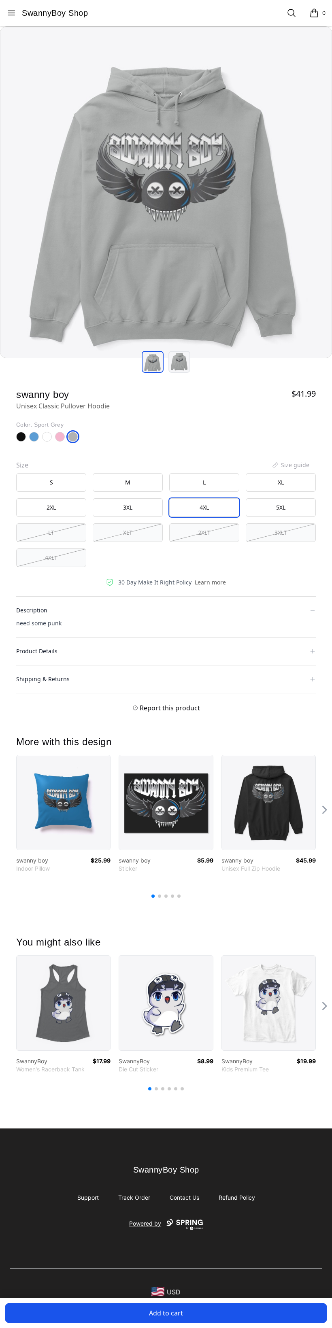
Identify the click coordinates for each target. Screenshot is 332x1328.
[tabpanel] (166, 192)
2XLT (204, 532)
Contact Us (184, 1197)
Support (88, 1197)
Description (31, 610)
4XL (204, 507)
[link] (63, 802)
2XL (51, 507)
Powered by (145, 1223)
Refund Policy (237, 1197)
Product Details (36, 651)
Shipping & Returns (43, 679)
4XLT (51, 557)
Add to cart (166, 1313)
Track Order (134, 1197)
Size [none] (22, 465)
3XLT (281, 532)
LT (51, 532)
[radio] (51, 482)
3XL (127, 507)
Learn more (210, 582)
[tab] (153, 362)
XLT (127, 532)
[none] (290, 465)
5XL (280, 507)
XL (281, 482)
